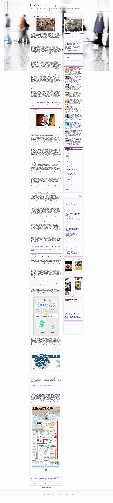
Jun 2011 (69, 176)
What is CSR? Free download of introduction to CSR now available (75, 115)
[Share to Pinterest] (59, 102)
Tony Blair (41, 158)
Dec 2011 (69, 159)
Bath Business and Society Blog (72, 202)
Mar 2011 (69, 181)
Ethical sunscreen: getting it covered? (40, 16)
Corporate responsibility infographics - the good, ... (72, 174)
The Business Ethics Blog (71, 208)
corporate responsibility (39, 478)
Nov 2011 (69, 161)
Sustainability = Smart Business (72, 218)
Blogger (73, 494)
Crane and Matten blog (43, 5)
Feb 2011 (69, 182)
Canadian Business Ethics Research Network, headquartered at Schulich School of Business (73, 307)
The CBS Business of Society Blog (73, 213)
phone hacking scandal (46, 249)
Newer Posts (33, 483)
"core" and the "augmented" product (53, 92)
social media (46, 479)
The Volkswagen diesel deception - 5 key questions (75, 131)
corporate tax (45, 478)
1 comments (48, 102)
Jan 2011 (69, 184)
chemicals (35, 104)
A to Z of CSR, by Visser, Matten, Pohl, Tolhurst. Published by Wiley (72, 314)
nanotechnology (50, 104)
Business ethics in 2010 (73, 92)
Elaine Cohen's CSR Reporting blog (73, 228)
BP (34, 478)
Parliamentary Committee (37, 249)
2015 (67, 151)
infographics (33, 479)
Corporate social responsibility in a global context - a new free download (75, 77)
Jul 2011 (68, 167)
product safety (56, 104)
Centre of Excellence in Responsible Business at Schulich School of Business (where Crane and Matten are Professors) (73, 303)
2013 (67, 155)
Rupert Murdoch (53, 249)
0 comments (48, 246)
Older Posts (58, 483)
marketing (46, 104)
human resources (54, 478)
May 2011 (69, 178)
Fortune (49, 478)
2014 (67, 153)
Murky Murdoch (35, 112)
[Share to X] (57, 102)
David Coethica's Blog (70, 233)
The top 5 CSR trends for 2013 (75, 99)
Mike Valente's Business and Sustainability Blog (71, 246)
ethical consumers (41, 104)
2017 (67, 150)
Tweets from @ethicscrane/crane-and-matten (73, 63)
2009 (67, 188)
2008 (67, 189)
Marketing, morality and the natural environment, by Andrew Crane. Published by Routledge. (73, 317)
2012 (67, 156)
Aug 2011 (69, 166)
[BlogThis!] (56, 102)
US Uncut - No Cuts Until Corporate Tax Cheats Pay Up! (43, 385)
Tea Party (38, 230)
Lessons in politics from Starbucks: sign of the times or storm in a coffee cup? (75, 123)
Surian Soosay (35, 243)
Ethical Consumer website (39, 40)
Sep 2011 (69, 164)
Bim (67, 494)
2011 (67, 158)
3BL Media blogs (69, 251)
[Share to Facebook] (58, 102)
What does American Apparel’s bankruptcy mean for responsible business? (75, 139)
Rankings (32, 105)
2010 (67, 186)
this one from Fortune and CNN (37, 341)
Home (46, 483)
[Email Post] (52, 102)
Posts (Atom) (48, 487)
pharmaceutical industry (40, 479)
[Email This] (55, 102)
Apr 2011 (68, 179)
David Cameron (52, 158)
